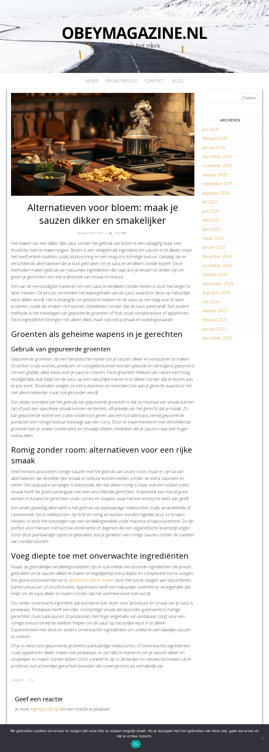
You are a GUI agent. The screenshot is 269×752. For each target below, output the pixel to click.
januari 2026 (213, 147)
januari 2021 (213, 329)
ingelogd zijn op (44, 709)
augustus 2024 (216, 292)
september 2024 (217, 284)
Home (92, 81)
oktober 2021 (214, 311)
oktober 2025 (214, 175)
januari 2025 (213, 247)
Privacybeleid (121, 81)
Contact (154, 81)
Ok (135, 744)
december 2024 (217, 256)
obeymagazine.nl (134, 33)
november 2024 (217, 265)
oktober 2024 (214, 274)
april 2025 (211, 229)
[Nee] (262, 738)
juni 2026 (210, 129)
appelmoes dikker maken (91, 580)
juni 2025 (210, 211)
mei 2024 (210, 302)
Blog (178, 81)
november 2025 (217, 165)
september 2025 (217, 184)
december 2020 (217, 338)
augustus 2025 (216, 193)
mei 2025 (210, 220)
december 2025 (217, 156)
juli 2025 (210, 202)
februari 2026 (214, 138)
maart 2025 (213, 238)
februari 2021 (214, 320)
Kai (124, 233)
